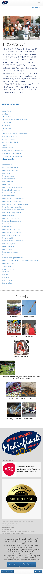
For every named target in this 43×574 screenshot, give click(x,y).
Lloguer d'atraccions (8, 196)
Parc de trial (5, 272)
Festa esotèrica (6, 162)
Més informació (27, 564)
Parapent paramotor (8, 269)
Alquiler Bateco (6, 111)
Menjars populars (7, 266)
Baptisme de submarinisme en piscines (14, 119)
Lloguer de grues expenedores (11, 212)
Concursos (5, 131)
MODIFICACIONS (6, 529)
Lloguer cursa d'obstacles (10, 193)
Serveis (35, 7)
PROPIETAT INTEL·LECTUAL (9, 523)
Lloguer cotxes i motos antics (11, 190)
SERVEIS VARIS (11, 104)
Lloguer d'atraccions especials (11, 201)
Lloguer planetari (7, 249)
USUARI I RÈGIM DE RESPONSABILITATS (12, 533)
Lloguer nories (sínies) (9, 238)
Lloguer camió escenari (9, 179)
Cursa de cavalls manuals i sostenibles (14, 134)
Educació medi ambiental (10, 142)
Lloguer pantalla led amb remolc (12, 241)
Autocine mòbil (6, 117)
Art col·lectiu (5, 114)
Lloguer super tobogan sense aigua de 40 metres (17, 255)
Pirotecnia (5, 274)
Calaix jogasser (6, 122)
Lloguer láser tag (7, 227)
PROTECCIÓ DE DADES (8, 525)
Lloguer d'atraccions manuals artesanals (15, 204)
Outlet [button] (39, 571)
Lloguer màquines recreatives (11, 232)
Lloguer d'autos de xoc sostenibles (13, 210)
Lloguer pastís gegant (8, 243)
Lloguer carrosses (7, 181)
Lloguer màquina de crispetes (11, 229)
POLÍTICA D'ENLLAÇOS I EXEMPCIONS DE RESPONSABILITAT (18, 531)
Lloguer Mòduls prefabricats (11, 235)
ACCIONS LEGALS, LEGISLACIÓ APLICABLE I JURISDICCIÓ (17, 521)
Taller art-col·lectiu (7, 283)
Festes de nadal (7, 165)
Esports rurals (8, 159)
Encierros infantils (7, 148)
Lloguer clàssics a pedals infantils (12, 187)
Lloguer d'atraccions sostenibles (12, 207)
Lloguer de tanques (8, 215)
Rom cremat (5, 277)
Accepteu (13, 564)
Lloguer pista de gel (8, 246)
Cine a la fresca (6, 128)
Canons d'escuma (7, 125)
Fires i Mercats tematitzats (10, 167)
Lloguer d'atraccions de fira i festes (13, 198)
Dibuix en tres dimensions (10, 136)
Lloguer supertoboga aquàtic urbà (12, 258)
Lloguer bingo (6, 173)
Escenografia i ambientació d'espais (13, 150)
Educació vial (6, 145)
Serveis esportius (7, 280)
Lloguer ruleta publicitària (10, 170)
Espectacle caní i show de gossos (12, 156)
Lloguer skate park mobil (10, 252)
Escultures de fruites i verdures (12, 153)
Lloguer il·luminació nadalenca (11, 221)
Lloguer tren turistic (8, 263)
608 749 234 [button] (8, 571)
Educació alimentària (8, 139)
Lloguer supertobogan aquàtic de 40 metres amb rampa (20, 260)
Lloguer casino (6, 184)
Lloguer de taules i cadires (10, 218)
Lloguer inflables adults (9, 224)
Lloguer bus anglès (8, 176)
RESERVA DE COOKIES (8, 527)
